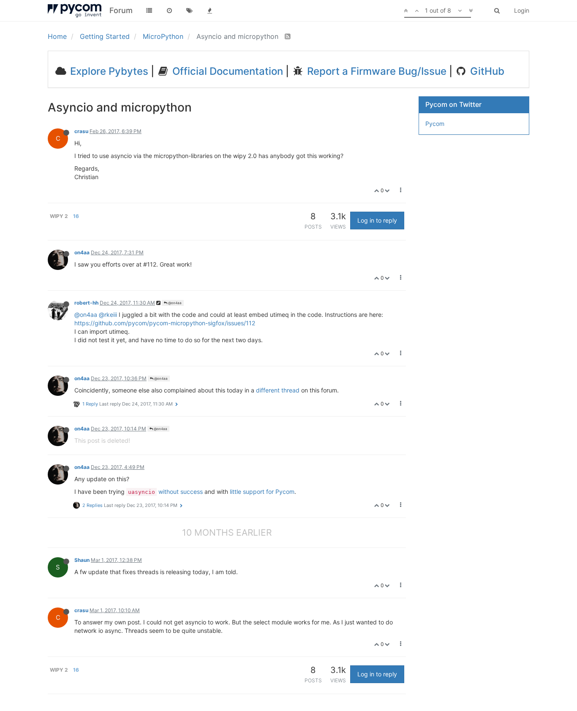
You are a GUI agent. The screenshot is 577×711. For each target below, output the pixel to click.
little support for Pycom (262, 491)
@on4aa (174, 303)
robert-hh (86, 303)
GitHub (486, 71)
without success (180, 491)
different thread (277, 390)
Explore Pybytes (108, 71)
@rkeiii (108, 314)
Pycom (434, 123)
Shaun (82, 560)
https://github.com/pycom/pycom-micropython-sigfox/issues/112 (164, 323)
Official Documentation (226, 71)
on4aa (82, 252)
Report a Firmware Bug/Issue (375, 71)
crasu (81, 131)
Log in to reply (377, 220)
